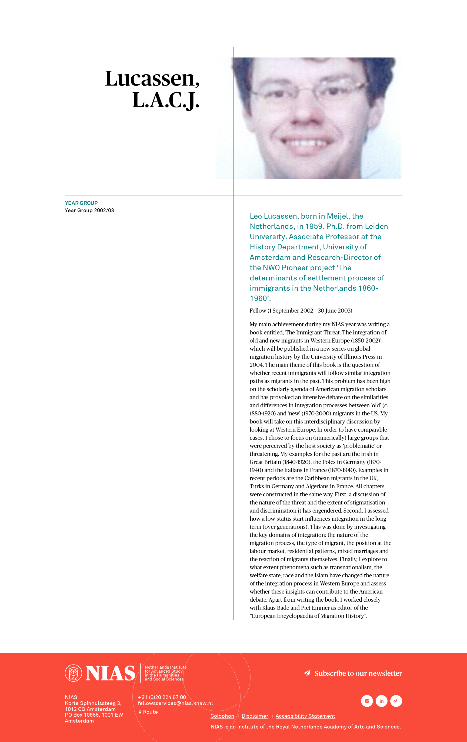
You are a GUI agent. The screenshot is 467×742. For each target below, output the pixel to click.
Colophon (222, 716)
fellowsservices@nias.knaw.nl (175, 703)
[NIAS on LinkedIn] (382, 701)
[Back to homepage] (125, 673)
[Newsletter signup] (396, 701)
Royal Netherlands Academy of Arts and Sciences (337, 727)
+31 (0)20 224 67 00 (162, 697)
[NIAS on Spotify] (367, 701)
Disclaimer (255, 716)
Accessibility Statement (305, 716)
